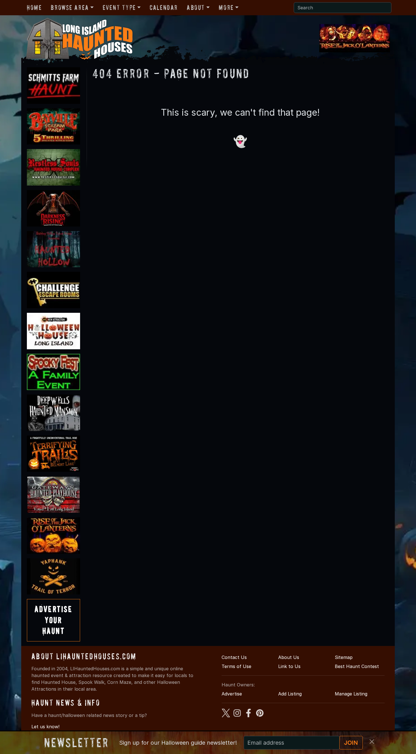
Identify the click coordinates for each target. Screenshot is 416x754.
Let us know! (45, 726)
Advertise (232, 694)
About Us (288, 657)
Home (34, 7)
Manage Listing (351, 694)
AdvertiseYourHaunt (53, 619)
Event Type (119, 7)
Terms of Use (236, 666)
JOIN (351, 742)
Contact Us (234, 657)
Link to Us (289, 666)
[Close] (371, 741)
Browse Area (70, 7)
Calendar (164, 7)
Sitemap (344, 657)
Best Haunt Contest (357, 666)
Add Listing (290, 694)
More (226, 7)
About (196, 7)
